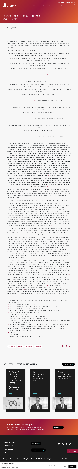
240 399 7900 (10, 453)
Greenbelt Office (9, 442)
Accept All (72, 466)
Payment (35, 443)
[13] (69, 274)
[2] (48, 74)
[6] (55, 163)
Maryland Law (29, 346)
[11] (51, 225)
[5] (34, 137)
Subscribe (57, 427)
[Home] (9, 5)
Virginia (50, 459)
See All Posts (67, 364)
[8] (47, 186)
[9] (8, 316)
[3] (35, 100)
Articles (11, 13)
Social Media (38, 346)
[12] (22, 251)
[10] (39, 207)
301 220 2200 (9, 445)
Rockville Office (9, 449)
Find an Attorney (37, 450)
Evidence (20, 346)
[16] (24, 289)
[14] (41, 279)
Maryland (27, 459)
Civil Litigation (12, 346)
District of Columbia (38, 459)
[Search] (74, 5)
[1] (29, 50)
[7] (49, 175)
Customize (64, 466)
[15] (48, 285)
